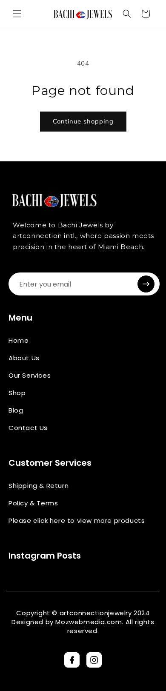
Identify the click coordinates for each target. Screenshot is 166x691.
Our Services (30, 375)
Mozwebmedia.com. (89, 621)
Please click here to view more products (77, 520)
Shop (17, 392)
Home (19, 340)
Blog (16, 410)
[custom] (72, 660)
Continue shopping (83, 121)
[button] (17, 13)
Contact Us (28, 427)
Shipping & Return (39, 485)
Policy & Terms (33, 503)
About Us (24, 357)
